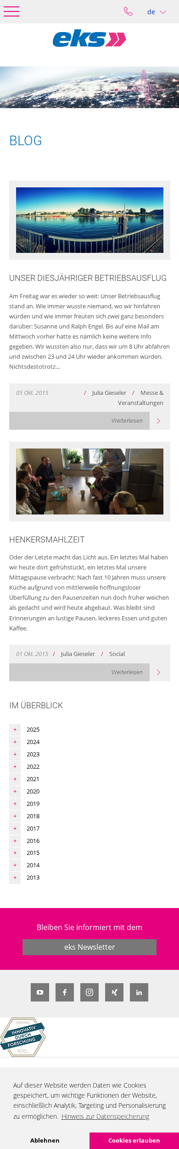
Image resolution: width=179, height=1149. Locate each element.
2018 (33, 816)
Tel (128, 11)
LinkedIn (139, 992)
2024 (33, 742)
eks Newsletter (89, 947)
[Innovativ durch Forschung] (23, 1037)
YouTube (40, 992)
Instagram (89, 992)
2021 (33, 779)
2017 (33, 828)
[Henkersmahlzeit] (89, 481)
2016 (33, 841)
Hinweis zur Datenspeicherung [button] (105, 1116)
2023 (33, 754)
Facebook (65, 992)
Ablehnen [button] (45, 1140)
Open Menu (11, 11)
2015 (33, 852)
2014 (33, 865)
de (151, 11)
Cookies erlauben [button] (134, 1140)
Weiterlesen (127, 420)
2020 (33, 791)
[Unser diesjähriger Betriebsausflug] (89, 220)
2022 (33, 766)
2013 (33, 877)
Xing (114, 992)
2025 (33, 729)
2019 (33, 803)
